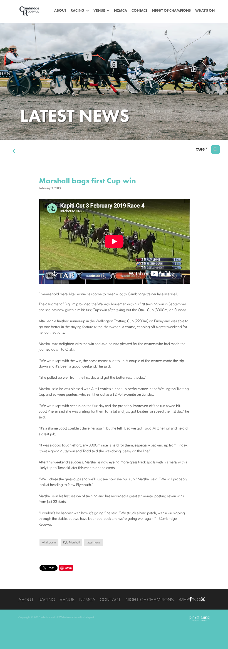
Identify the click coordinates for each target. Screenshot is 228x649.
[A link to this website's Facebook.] (190, 599)
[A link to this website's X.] (203, 599)
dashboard (48, 617)
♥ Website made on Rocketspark (76, 617)
